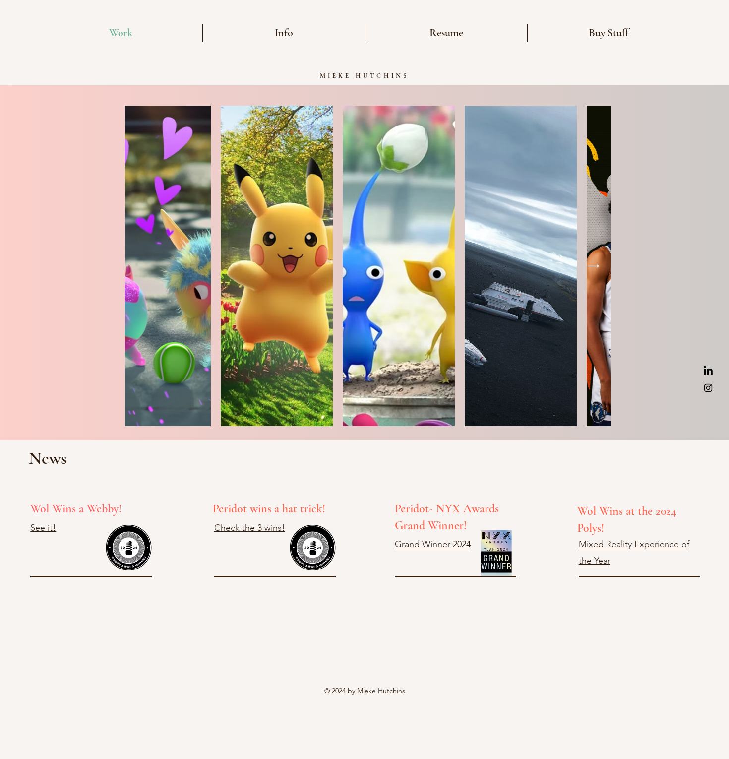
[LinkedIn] (708, 371)
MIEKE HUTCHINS (365, 76)
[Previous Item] (142, 265)
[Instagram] (708, 387)
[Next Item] (594, 265)
